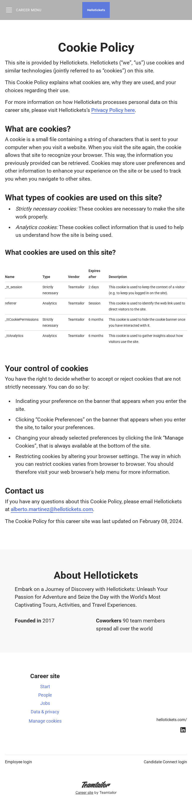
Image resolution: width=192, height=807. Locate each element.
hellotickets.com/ (171, 719)
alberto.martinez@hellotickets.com (52, 509)
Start (45, 686)
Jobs (45, 703)
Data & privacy (45, 711)
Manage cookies (45, 721)
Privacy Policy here (113, 110)
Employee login (18, 762)
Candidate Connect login (165, 762)
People (45, 695)
